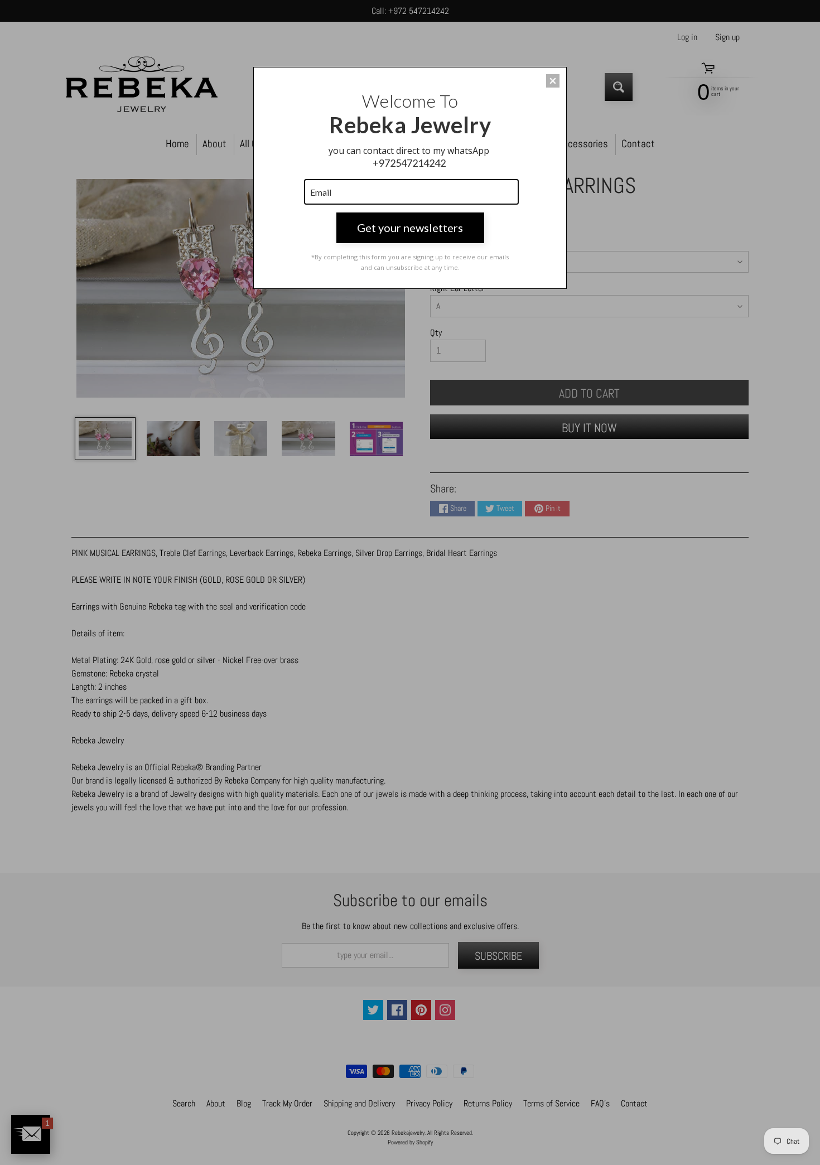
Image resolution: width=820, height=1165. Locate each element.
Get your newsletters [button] (410, 227)
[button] (552, 81)
